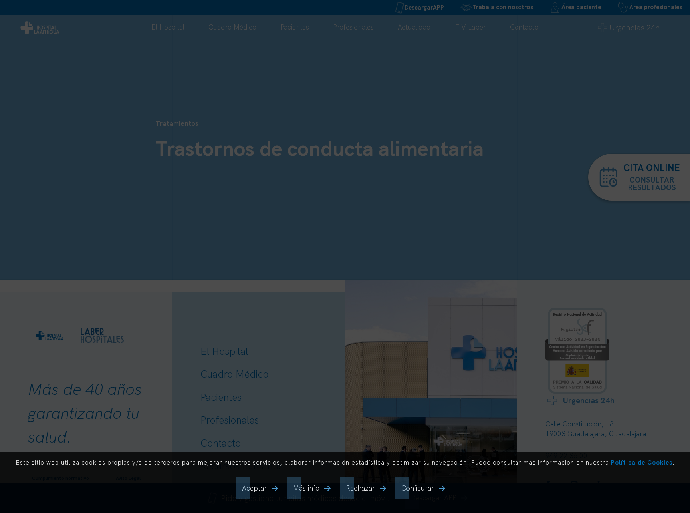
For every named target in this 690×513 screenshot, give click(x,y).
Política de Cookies (641, 462)
